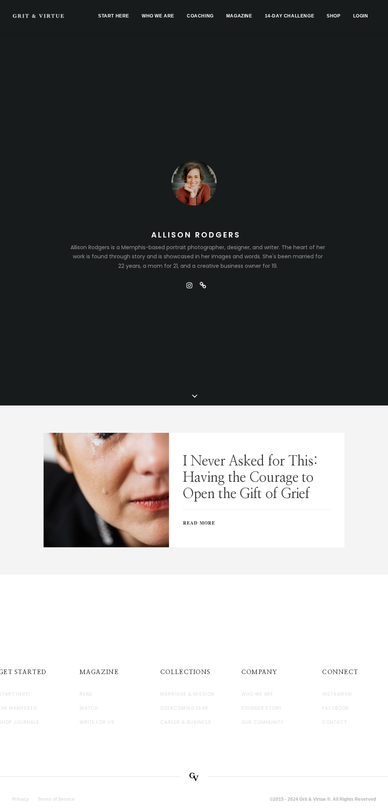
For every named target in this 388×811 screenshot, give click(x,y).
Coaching (200, 16)
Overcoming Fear (184, 708)
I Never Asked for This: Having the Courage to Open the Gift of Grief (250, 477)
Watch (89, 708)
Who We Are (158, 16)
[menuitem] (114, 16)
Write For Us (97, 722)
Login (360, 16)
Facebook (335, 708)
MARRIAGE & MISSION (187, 694)
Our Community (262, 722)
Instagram (337, 694)
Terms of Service (56, 799)
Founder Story (261, 708)
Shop (333, 16)
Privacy (20, 799)
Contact (334, 722)
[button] (189, 285)
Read (86, 694)
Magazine (239, 16)
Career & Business (185, 722)
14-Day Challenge (289, 16)
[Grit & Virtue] (38, 16)
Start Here (113, 16)
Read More (199, 523)
